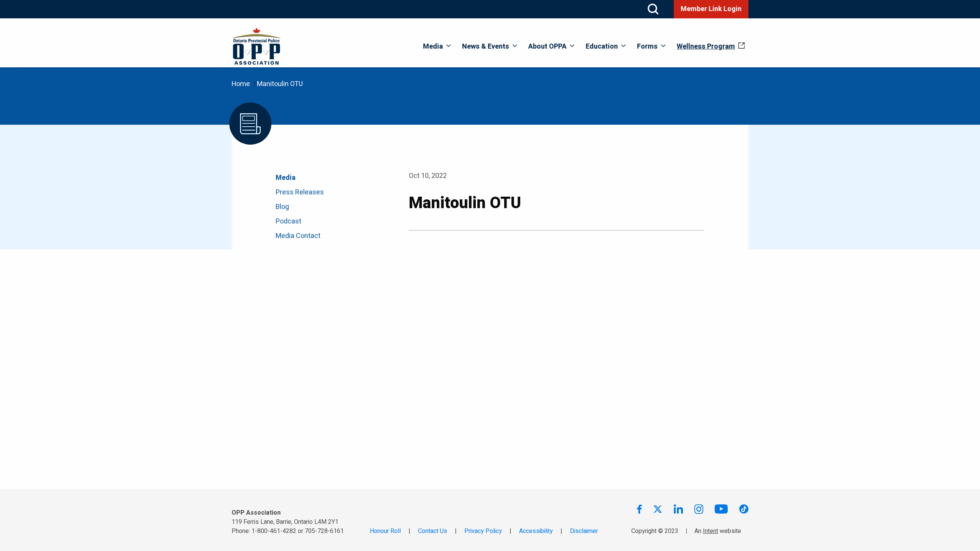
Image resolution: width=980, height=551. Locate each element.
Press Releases (300, 192)
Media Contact (298, 236)
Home (241, 84)
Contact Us (432, 531)
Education (602, 46)
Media (433, 46)
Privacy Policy (483, 531)
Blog (282, 207)
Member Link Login (711, 9)
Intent (710, 531)
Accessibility (536, 531)
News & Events (485, 46)
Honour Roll (385, 531)
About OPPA (547, 46)
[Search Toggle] (653, 9)
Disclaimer (584, 531)
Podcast (288, 221)
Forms (647, 46)
